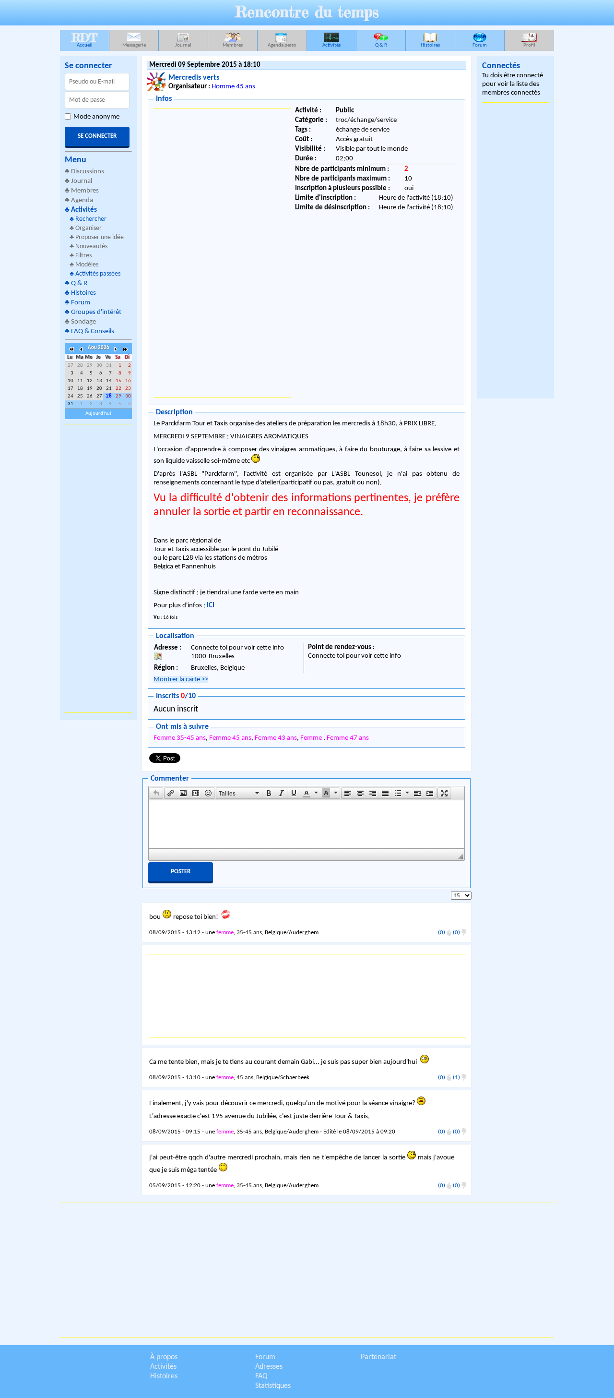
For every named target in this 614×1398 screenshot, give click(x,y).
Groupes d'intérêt (96, 312)
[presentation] (156, 793)
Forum (479, 45)
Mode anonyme (96, 117)
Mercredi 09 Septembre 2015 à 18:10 (204, 65)
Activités (331, 45)
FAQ (261, 1376)
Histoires (430, 45)
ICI (210, 605)
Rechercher (90, 219)
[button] (156, 793)
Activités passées (97, 273)
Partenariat (378, 1357)
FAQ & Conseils (92, 331)
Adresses (269, 1367)
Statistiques (273, 1386)
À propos (163, 1357)
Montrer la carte (181, 679)
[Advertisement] (98, 568)
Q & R (381, 45)
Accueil (84, 39)
